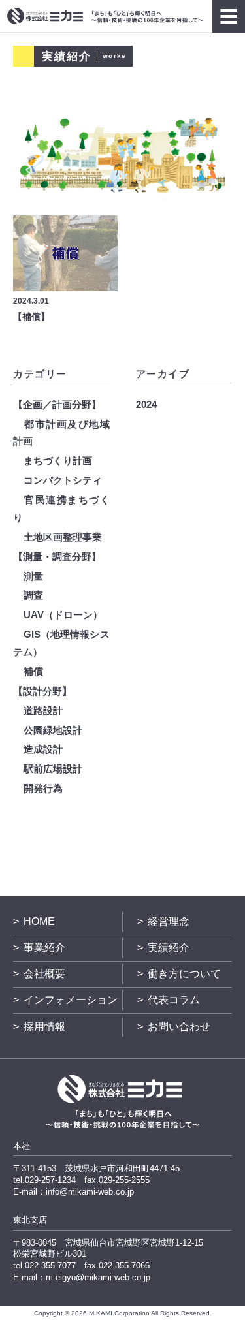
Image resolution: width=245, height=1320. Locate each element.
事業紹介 (44, 947)
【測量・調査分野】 (57, 556)
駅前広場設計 (53, 768)
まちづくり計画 (58, 460)
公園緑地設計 (53, 730)
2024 (146, 404)
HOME (39, 921)
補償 (33, 671)
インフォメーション (71, 999)
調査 (33, 595)
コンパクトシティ (63, 480)
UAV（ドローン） (63, 614)
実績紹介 (168, 947)
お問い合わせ (179, 1026)
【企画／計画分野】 (57, 404)
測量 (33, 576)
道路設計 (43, 710)
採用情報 (44, 1026)
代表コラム (174, 999)
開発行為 (43, 788)
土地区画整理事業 (63, 536)
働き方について (184, 973)
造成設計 (43, 749)
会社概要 (44, 973)
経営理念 (168, 921)
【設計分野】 (42, 691)
